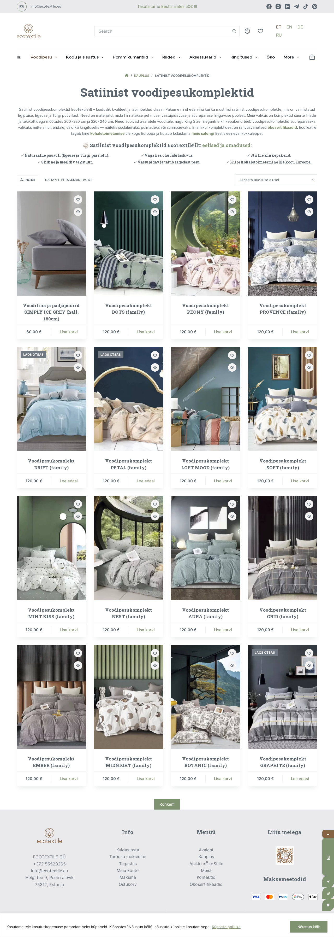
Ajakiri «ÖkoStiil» (206, 863)
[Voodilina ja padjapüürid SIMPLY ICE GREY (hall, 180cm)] (51, 243)
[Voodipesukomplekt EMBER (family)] (51, 697)
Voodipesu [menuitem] (41, 57)
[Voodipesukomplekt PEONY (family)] (205, 243)
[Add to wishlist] (78, 199)
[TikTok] (305, 6)
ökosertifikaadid (282, 127)
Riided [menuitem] (169, 57)
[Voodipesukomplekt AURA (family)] (205, 548)
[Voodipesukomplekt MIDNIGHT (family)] (128, 697)
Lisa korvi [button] (69, 331)
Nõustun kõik (308, 926)
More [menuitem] (289, 57)
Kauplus (206, 856)
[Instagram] (278, 6)
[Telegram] (296, 6)
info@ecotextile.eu (46, 6)
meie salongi (203, 133)
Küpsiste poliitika (226, 926)
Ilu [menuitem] (19, 57)
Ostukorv (128, 884)
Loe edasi (69, 480)
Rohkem (167, 804)
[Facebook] (269, 6)
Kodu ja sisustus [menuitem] (82, 57)
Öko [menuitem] (270, 57)
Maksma (128, 877)
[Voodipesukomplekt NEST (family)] (128, 548)
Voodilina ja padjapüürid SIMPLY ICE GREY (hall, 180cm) (51, 312)
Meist (206, 870)
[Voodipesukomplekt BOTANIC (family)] (205, 697)
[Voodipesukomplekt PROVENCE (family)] (283, 243)
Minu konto (128, 870)
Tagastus (128, 863)
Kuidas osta (127, 849)
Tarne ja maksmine (127, 856)
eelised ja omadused (226, 145)
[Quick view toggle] (78, 212)
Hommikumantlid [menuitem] (130, 57)
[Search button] (234, 31)
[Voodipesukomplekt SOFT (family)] (283, 399)
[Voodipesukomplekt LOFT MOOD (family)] (205, 399)
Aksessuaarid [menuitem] (202, 57)
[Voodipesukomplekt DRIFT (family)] (51, 399)
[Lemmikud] (260, 31)
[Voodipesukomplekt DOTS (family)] (128, 243)
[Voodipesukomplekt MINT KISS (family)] (51, 548)
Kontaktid (206, 877)
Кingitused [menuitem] (241, 57)
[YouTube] (287, 6)
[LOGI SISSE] (247, 31)
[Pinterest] (314, 6)
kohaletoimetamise (107, 133)
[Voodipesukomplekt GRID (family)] (283, 548)
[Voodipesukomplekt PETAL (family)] (128, 399)
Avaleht (206, 849)
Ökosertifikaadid (206, 884)
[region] (167, 925)
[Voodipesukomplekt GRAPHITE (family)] (283, 697)
